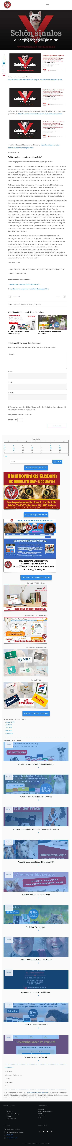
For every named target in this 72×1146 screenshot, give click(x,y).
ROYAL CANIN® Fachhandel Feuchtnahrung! (22, 326)
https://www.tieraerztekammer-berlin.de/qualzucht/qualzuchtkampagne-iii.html (35, 80)
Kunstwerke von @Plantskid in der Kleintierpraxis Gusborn (36, 821)
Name (10, 371)
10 (4, 448)
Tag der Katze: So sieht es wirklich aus (36, 983)
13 (32, 448)
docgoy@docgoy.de (12, 1137)
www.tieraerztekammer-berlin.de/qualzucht (24, 284)
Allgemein (8, 1071)
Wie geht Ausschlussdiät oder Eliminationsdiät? (36, 853)
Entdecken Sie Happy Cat (36, 918)
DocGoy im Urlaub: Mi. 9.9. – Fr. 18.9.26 (36, 951)
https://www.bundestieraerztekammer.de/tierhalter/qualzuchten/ (40, 114)
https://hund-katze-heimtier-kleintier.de (37, 1092)
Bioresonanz (9, 1082)
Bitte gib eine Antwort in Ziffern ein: (20, 414)
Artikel (7, 1078)
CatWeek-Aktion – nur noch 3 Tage (36, 886)
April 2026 (9, 733)
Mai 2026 (8, 730)
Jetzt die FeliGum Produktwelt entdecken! (52, 326)
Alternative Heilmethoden (13, 1075)
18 (13, 450)
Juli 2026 (8, 725)
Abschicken (57, 425)
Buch (7, 1086)
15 (51, 448)
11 (13, 448)
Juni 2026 (8, 728)
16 (60, 448)
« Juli (5, 456)
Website (11, 393)
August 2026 (9, 722)
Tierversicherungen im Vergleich (36, 1049)
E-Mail (10, 382)
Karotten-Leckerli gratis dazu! (36, 1016)
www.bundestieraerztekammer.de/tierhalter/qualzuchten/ (29, 289)
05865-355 (10, 1135)
